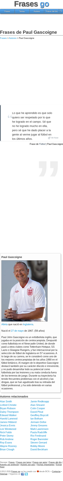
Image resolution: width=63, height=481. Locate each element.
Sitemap (3, 474)
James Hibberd (8, 422)
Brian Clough (7, 449)
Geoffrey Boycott (39, 415)
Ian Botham (36, 418)
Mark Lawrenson (39, 429)
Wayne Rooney (8, 446)
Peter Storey (6, 435)
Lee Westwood (8, 429)
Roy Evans (6, 442)
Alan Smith (6, 401)
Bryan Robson (8, 408)
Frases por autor (40, 462)
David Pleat (36, 412)
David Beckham (39, 449)
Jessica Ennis (7, 425)
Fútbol (42, 144)
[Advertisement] (31, 22)
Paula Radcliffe (38, 432)
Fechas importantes (45, 464)
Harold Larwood (8, 418)
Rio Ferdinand (38, 435)
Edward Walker (8, 415)
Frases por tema (23, 462)
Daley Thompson (9, 412)
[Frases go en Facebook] (22, 474)
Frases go (15, 471)
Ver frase (54, 138)
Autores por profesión (9, 464)
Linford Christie (8, 405)
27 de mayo (17, 330)
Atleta (4, 324)
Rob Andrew (6, 439)
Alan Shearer (37, 405)
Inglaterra (28, 324)
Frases (7, 11)
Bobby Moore (37, 446)
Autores (37, 11)
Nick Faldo (6, 432)
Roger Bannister (39, 439)
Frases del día (51, 11)
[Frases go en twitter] (26, 474)
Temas (22, 11)
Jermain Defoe (38, 422)
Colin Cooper (37, 408)
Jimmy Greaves (38, 425)
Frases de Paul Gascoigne (28, 32)
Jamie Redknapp (39, 401)
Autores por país (27, 464)
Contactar (56, 471)
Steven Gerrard (38, 442)
